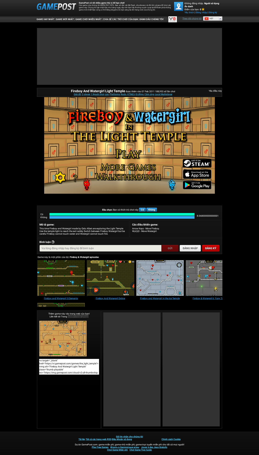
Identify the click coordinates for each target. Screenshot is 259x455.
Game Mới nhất (65, 19)
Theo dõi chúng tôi (192, 18)
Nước (123, 94)
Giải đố (77, 94)
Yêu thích (189, 12)
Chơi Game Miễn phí (117, 450)
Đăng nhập (201, 12)
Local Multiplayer (163, 94)
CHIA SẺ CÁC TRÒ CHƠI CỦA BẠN (120, 19)
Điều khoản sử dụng (122, 439)
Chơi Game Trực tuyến (141, 450)
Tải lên (81, 439)
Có (142, 209)
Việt (211, 19)
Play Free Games (100, 447)
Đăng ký (213, 12)
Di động (140, 94)
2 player (86, 94)
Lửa (107, 94)
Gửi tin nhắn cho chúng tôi (129, 436)
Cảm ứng (149, 94)
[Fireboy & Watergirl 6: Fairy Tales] (209, 278)
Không (151, 209)
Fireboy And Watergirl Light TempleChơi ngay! (69, 339)
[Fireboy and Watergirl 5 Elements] (61, 278)
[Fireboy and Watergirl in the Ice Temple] (160, 278)
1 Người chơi (97, 94)
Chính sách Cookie (171, 439)
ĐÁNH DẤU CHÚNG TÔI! (152, 19)
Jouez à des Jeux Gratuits (154, 447)
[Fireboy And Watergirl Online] (110, 278)
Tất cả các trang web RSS (98, 439)
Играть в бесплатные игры (124, 447)
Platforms (115, 94)
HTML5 (131, 94)
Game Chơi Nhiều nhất (88, 19)
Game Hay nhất (45, 19)
